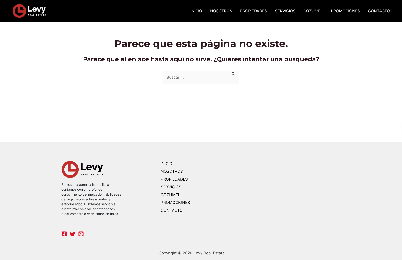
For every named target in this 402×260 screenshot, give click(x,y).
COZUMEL (313, 11)
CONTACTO (379, 11)
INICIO (196, 11)
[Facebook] (64, 234)
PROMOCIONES (345, 11)
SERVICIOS (285, 11)
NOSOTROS (221, 11)
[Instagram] (81, 234)
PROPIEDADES (253, 11)
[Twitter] (72, 234)
